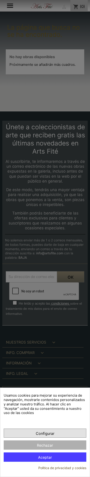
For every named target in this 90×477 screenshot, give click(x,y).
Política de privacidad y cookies (62, 468)
